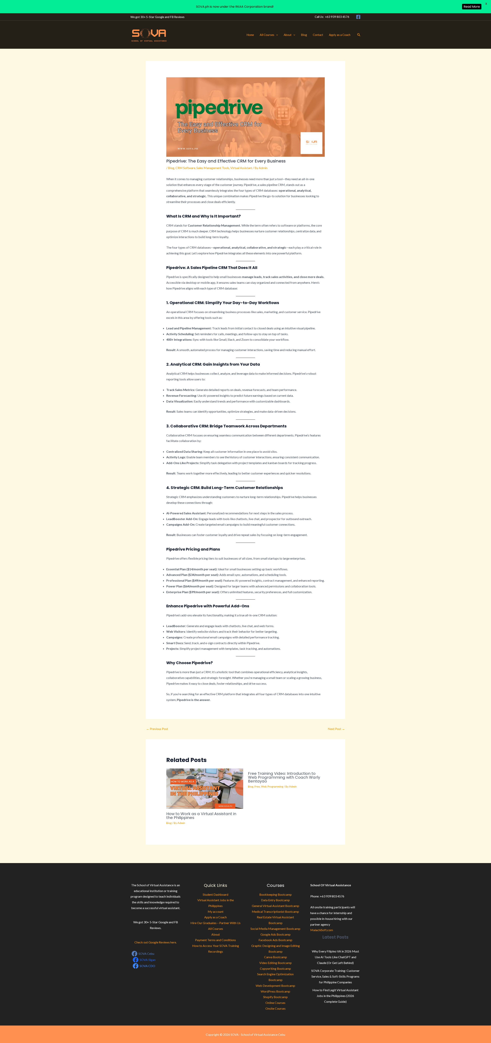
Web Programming (272, 786)
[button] (276, 34)
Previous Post (157, 729)
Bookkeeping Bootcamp (275, 894)
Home (250, 34)
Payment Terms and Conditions (215, 940)
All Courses (267, 34)
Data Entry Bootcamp (275, 900)
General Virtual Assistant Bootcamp (275, 906)
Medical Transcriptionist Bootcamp (275, 911)
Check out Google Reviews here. (155, 942)
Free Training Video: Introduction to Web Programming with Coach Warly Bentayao (284, 777)
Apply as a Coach (339, 34)
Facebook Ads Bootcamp (275, 940)
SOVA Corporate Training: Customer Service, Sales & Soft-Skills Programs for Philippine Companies (335, 976)
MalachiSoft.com (321, 930)
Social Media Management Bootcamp (275, 928)
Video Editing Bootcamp (275, 963)
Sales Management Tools (212, 168)
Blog (304, 34)
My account (215, 911)
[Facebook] (358, 17)
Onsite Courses (275, 1008)
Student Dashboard (215, 894)
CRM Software (185, 168)
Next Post (336, 729)
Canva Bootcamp (275, 957)
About (288, 34)
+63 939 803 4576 (337, 16)
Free (257, 786)
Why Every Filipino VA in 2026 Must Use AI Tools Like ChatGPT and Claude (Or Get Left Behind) (335, 956)
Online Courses (275, 1002)
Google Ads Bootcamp (275, 934)
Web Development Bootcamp (275, 985)
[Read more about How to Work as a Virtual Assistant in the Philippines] (204, 788)
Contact (318, 34)
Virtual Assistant (241, 168)
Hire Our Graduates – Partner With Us (215, 923)
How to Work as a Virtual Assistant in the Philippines (201, 815)
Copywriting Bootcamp (275, 968)
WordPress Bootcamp (275, 991)
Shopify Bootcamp (275, 997)
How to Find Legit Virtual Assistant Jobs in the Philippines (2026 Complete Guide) (335, 995)
